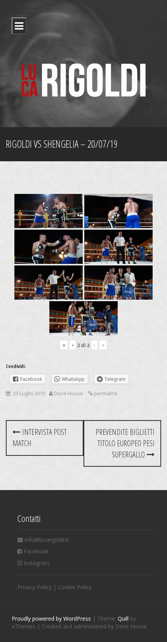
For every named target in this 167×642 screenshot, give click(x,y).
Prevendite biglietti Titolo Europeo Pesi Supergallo (125, 443)
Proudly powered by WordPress (51, 618)
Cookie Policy (75, 587)
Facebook (36, 551)
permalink (105, 393)
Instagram (36, 563)
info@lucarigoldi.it (46, 539)
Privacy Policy (34, 587)
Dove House (68, 393)
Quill (123, 618)
